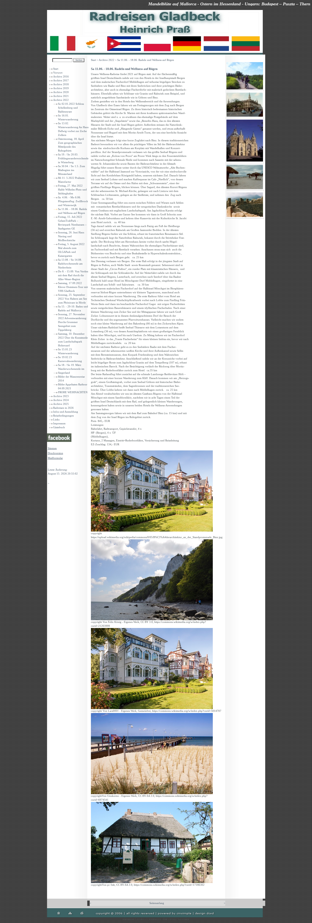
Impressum (59, 423)
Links (56, 419)
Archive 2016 (61, 76)
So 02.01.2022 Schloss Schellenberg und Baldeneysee (71, 108)
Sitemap (52, 448)
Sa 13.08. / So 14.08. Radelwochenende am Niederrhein (70, 263)
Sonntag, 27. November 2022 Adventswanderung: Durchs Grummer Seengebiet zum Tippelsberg (72, 322)
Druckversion (55, 453)
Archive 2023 (61, 396)
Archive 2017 (61, 80)
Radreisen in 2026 (63, 408)
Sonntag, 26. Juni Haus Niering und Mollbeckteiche (71, 236)
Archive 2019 (61, 88)
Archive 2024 (61, 400)
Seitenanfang (156, 903)
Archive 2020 (61, 92)
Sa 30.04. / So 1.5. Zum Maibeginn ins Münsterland (71, 170)
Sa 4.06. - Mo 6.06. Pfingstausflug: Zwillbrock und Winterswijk (73, 201)
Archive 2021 (61, 96)
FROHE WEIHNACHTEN (73, 392)
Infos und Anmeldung (65, 411)
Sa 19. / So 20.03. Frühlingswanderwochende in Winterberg (73, 158)
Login (51, 465)
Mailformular (55, 458)
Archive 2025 (61, 404)
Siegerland (64, 372)
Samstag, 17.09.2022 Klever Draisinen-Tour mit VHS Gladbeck (73, 287)
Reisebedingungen (63, 415)
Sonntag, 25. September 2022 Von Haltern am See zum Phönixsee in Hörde (72, 299)
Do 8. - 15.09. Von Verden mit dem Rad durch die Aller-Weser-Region (73, 275)
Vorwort (57, 72)
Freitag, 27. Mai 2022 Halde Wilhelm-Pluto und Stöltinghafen (72, 189)
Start (55, 68)
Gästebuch (59, 427)
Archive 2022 (61, 100)
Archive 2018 (61, 84)
